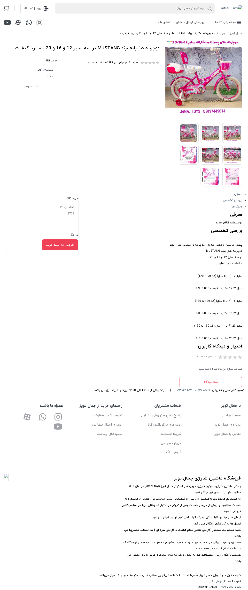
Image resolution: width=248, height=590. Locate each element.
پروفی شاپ (215, 581)
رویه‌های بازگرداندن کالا (164, 424)
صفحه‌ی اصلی (231, 415)
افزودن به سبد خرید (60, 245)
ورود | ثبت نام (32, 8)
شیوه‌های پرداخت (109, 434)
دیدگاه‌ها (237, 207)
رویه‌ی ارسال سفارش (107, 424)
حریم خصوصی (171, 443)
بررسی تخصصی (232, 200)
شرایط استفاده (170, 434)
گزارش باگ (173, 452)
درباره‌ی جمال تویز (228, 424)
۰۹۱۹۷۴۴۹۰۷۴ (185, 390)
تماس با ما (163, 22)
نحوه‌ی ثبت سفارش (108, 415)
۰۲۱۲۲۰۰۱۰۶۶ (202, 390)
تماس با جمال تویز (227, 434)
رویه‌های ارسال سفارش (190, 22)
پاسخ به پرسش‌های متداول (161, 415)
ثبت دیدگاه (211, 382)
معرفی (238, 194)
